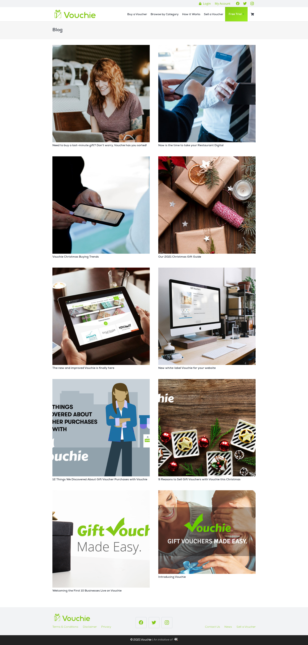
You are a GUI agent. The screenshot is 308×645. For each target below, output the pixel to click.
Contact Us (212, 627)
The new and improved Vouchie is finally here (83, 368)
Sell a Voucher (246, 627)
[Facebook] (237, 3)
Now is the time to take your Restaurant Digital (191, 145)
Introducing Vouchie (172, 577)
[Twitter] (244, 3)
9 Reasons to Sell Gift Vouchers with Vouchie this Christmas (199, 479)
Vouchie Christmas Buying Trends (75, 257)
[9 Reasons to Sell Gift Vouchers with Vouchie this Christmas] (207, 427)
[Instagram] (252, 3)
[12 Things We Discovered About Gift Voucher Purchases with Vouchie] (101, 427)
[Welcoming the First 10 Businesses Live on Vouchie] (101, 539)
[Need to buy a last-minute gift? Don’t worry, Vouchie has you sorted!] (101, 93)
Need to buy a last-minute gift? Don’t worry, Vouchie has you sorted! (99, 145)
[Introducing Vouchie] (207, 532)
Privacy (106, 627)
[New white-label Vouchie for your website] (207, 316)
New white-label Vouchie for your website (187, 368)
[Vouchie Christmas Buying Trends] (101, 205)
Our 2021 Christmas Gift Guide (179, 257)
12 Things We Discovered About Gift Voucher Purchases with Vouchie (99, 479)
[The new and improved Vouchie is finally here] (101, 316)
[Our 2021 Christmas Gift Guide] (207, 205)
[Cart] (252, 14)
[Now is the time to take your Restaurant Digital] (207, 93)
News (228, 627)
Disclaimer (90, 627)
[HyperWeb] (176, 640)
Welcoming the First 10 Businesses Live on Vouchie (87, 591)
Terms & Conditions (65, 627)
